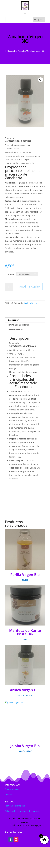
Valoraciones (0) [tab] (15, 329)
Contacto (9, 794)
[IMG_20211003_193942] (25, 101)
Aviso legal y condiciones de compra (22, 811)
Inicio (7, 51)
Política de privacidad (15, 805)
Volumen (10, 274)
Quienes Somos (12, 789)
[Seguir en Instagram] (16, 839)
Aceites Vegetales (18, 51)
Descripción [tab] (13, 320)
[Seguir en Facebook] (10, 839)
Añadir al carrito (29, 286)
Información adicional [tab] (18, 324)
